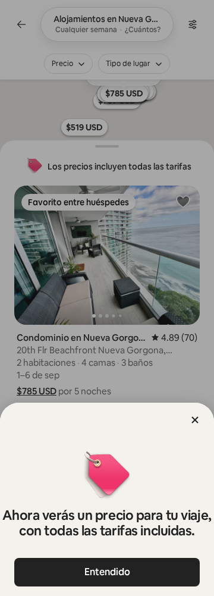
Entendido (107, 572)
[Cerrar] (195, 420)
